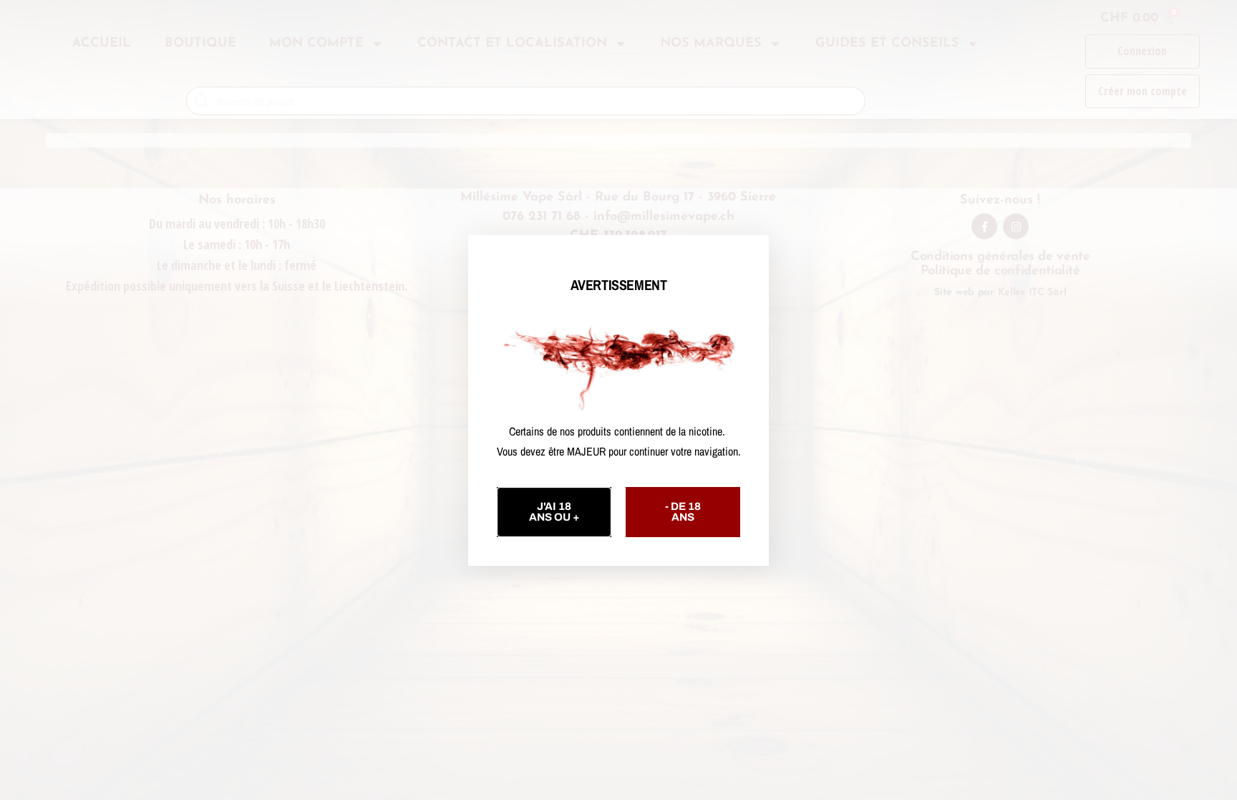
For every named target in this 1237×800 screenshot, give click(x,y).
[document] (618, 400)
